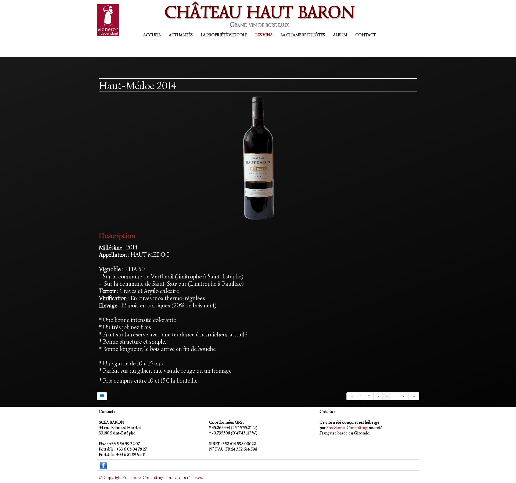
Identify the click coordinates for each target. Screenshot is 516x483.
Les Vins (264, 35)
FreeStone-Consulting (346, 427)
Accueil (152, 35)
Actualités (181, 35)
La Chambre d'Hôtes (303, 35)
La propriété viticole (224, 35)
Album (340, 35)
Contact (365, 35)
